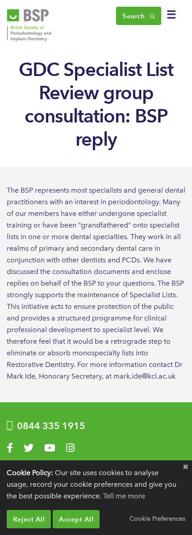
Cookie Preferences (157, 518)
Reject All (29, 519)
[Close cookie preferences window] (185, 467)
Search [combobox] (134, 16)
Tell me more (124, 496)
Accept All (76, 519)
